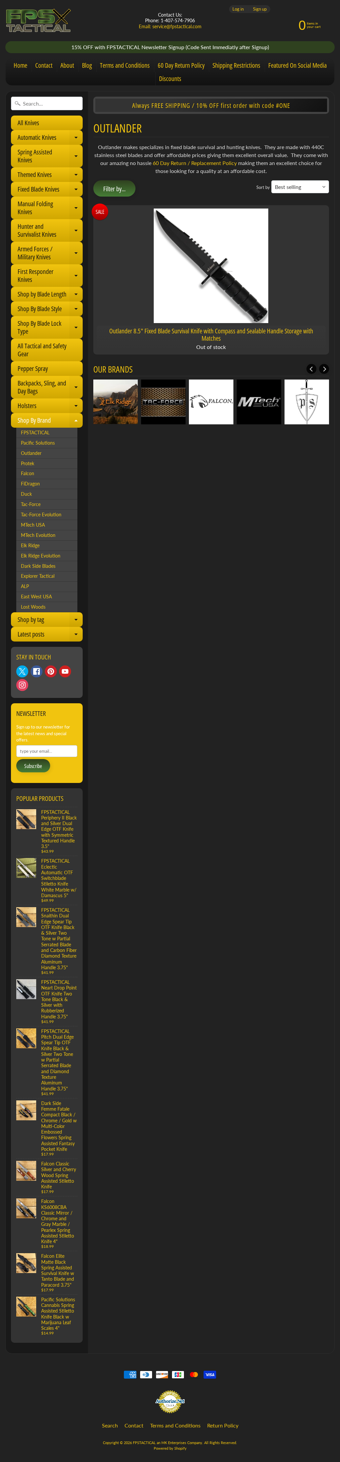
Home (20, 65)
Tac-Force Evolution (41, 514)
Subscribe (33, 766)
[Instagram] (22, 685)
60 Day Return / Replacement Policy (195, 163)
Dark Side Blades (38, 566)
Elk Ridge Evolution (40, 556)
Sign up (260, 9)
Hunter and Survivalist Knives (50, 232)
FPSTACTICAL (35, 432)
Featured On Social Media (297, 65)
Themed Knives (50, 176)
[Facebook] (36, 671)
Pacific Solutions (38, 443)
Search (110, 1425)
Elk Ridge (30, 545)
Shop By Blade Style (50, 310)
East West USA (36, 596)
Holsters (50, 407)
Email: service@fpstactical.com (170, 26)
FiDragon (30, 483)
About (67, 65)
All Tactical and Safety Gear (42, 349)
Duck (26, 494)
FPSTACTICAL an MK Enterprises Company (167, 1442)
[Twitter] (22, 671)
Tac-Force (31, 504)
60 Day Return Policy (181, 65)
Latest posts (50, 636)
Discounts (170, 78)
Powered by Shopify (170, 1448)
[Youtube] (65, 671)
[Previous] (311, 369)
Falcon (27, 473)
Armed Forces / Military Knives (50, 254)
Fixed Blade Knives (50, 191)
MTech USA (33, 525)
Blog (87, 65)
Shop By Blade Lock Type (50, 329)
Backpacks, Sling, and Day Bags (50, 388)
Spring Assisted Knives (50, 157)
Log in (238, 9)
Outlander (31, 453)
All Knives (28, 122)
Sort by (263, 187)
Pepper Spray (33, 368)
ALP (25, 586)
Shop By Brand (50, 422)
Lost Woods (33, 607)
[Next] (324, 369)
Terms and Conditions (125, 65)
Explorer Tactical (37, 576)
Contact (43, 65)
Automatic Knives (50, 139)
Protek (27, 463)
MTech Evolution (38, 535)
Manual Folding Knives (50, 209)
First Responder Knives (50, 277)
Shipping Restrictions (236, 65)
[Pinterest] (51, 671)
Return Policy (222, 1425)
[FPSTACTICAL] (38, 20)
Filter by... (114, 188)
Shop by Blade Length (50, 295)
